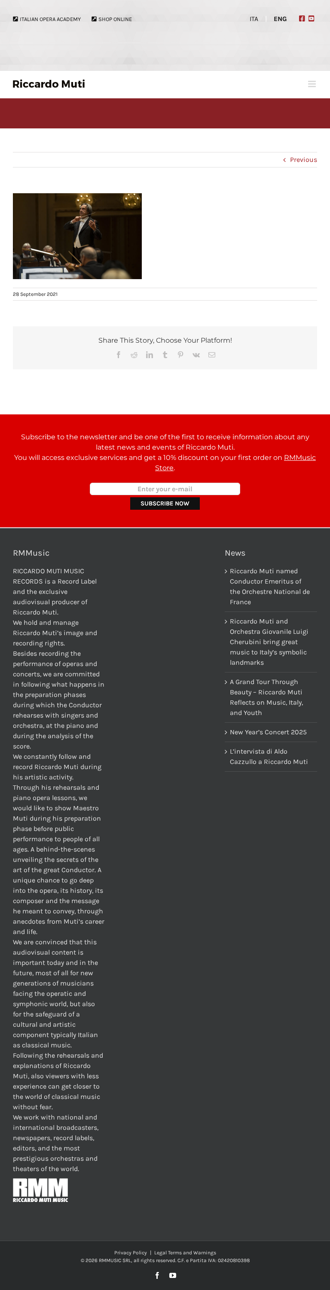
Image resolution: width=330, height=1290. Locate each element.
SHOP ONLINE (115, 19)
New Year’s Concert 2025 (268, 732)
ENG (280, 19)
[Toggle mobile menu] (312, 83)
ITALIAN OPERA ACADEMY (50, 19)
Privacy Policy (130, 1253)
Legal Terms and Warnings (185, 1253)
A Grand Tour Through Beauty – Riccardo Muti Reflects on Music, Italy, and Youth (266, 697)
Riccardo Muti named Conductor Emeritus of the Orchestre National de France (270, 586)
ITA (254, 19)
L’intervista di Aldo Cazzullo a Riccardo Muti (269, 756)
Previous (303, 159)
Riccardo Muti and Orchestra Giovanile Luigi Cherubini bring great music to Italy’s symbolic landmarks (269, 641)
